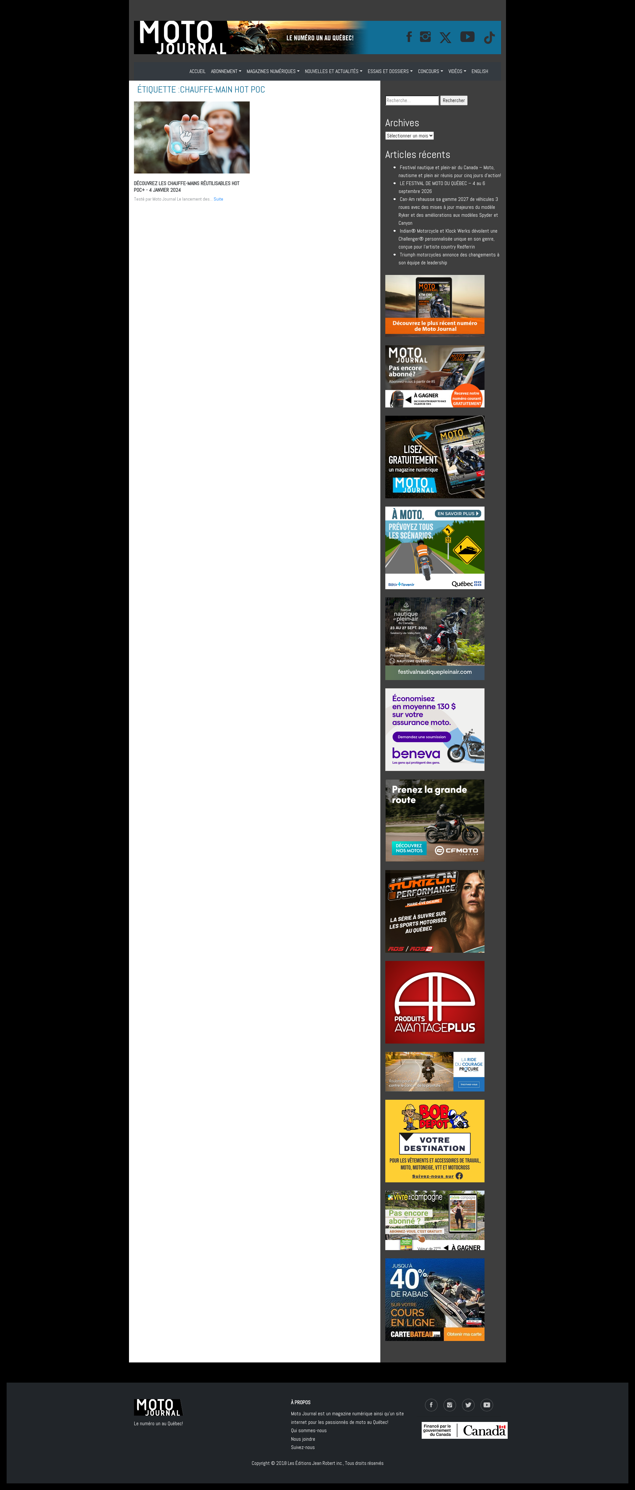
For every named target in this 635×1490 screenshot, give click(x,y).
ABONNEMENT (224, 71)
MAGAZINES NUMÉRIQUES (271, 71)
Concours (428, 71)
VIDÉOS (455, 71)
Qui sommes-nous (309, 1430)
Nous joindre (303, 1438)
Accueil (198, 71)
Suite (218, 199)
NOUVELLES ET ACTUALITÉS (332, 71)
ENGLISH (480, 71)
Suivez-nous (303, 1447)
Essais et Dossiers (388, 71)
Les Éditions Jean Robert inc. (315, 1463)
